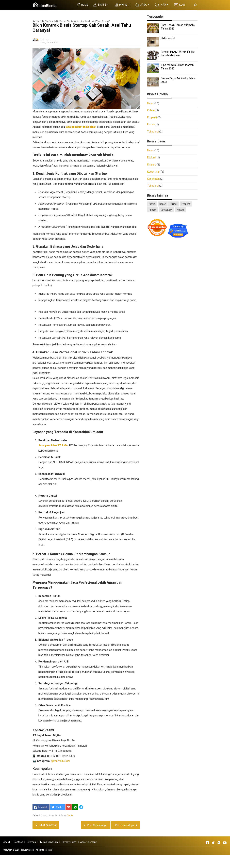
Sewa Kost (166, 210)
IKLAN (181, 4)
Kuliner (151, 110)
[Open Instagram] (219, 843)
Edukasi (151, 157)
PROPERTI (124, 4)
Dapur (162, 204)
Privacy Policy (69, 842)
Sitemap (31, 842)
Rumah (151, 124)
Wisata (180, 210)
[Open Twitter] (213, 843)
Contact (18, 842)
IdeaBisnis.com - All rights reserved (36, 850)
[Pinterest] (68, 807)
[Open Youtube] (225, 843)
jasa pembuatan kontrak (80, 126)
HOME (84, 4)
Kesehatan (153, 178)
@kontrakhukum (60, 761)
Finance (151, 164)
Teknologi (153, 131)
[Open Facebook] (207, 843)
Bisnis (70, 815)
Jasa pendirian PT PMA (53, 445)
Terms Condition (49, 842)
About (6, 842)
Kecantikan (153, 171)
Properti (152, 117)
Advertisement (88, 842)
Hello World (168, 38)
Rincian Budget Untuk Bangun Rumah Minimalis (178, 53)
